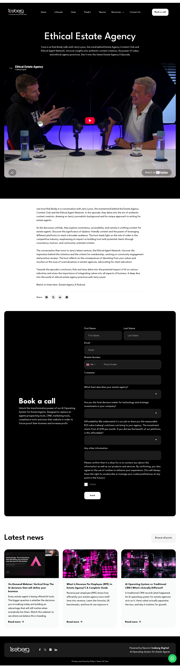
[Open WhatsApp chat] (172, 658)
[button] (118, 12)
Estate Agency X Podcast (72, 285)
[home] (16, 12)
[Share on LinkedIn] (60, 297)
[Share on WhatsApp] (66, 297)
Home (43, 12)
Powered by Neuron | (150, 650)
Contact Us (135, 12)
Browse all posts (163, 538)
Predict (87, 12)
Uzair (73, 12)
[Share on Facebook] (46, 297)
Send (92, 495)
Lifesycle (59, 12)
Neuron (102, 12)
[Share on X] (53, 297)
